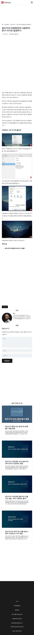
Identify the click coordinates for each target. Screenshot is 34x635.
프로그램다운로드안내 (17, 614)
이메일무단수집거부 (17, 618)
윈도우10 (13, 24)
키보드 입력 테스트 (17, 631)
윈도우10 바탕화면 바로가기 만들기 (15, 248)
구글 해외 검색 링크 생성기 (17, 626)
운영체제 (7, 24)
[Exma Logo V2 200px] (6, 2)
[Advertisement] (17, 71)
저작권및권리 (17, 605)
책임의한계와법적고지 (17, 623)
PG (14, 313)
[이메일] (7, 318)
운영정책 (17, 610)
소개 (17, 601)
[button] (32, 2)
